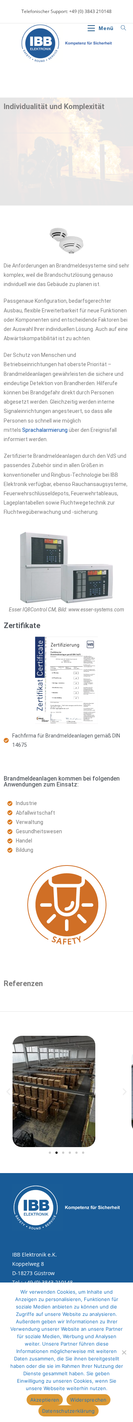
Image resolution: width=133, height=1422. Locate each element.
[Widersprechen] (123, 1352)
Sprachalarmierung (45, 430)
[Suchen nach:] (120, 28)
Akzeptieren (44, 1400)
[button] (8, 1091)
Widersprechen (88, 1400)
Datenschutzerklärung (68, 1411)
